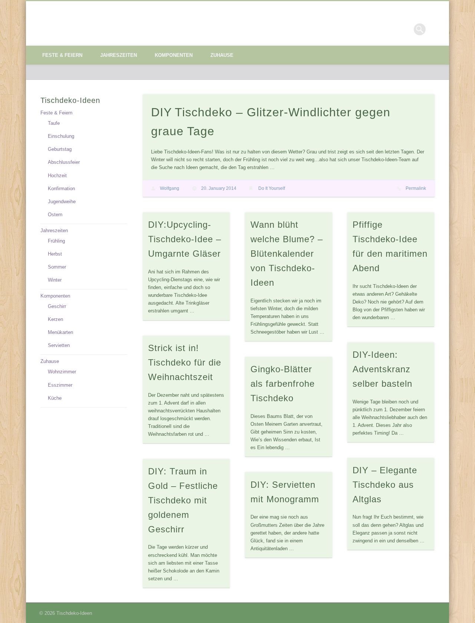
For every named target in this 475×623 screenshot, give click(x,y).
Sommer (57, 267)
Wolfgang (169, 188)
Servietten (59, 345)
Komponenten (174, 55)
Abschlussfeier (64, 162)
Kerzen (55, 319)
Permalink (416, 188)
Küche (55, 398)
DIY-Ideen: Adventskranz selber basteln (382, 369)
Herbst (55, 254)
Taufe (54, 123)
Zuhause (221, 55)
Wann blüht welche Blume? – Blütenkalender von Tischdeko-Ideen (286, 254)
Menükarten (60, 332)
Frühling (56, 241)
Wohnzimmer (62, 371)
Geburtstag (60, 149)
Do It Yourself (271, 188)
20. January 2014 (218, 188)
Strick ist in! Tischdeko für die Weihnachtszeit (184, 362)
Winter (55, 280)
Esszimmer (60, 385)
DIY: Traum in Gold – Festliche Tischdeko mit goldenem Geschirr (183, 500)
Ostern (55, 214)
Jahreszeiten (118, 55)
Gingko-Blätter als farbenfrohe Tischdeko (282, 383)
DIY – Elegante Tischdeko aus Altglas (385, 484)
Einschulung (61, 136)
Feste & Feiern (62, 55)
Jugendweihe (62, 201)
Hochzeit (57, 175)
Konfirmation (61, 188)
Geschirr (57, 306)
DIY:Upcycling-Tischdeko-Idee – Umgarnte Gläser (184, 239)
